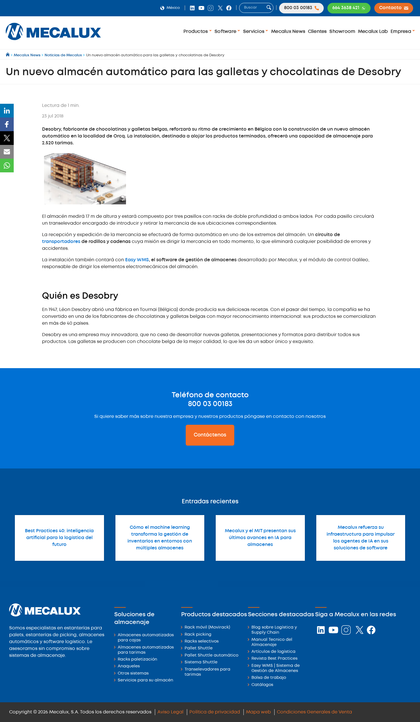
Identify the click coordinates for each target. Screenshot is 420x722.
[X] (7, 138)
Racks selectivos (202, 641)
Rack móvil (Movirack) (207, 627)
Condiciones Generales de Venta (314, 712)
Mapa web (258, 712)
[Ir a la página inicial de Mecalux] (8, 55)
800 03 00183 (210, 404)
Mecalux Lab (373, 31)
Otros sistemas (133, 673)
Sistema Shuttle (201, 662)
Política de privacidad (214, 712)
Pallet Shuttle (199, 648)
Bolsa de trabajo (268, 678)
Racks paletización (137, 659)
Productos (196, 31)
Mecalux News (288, 31)
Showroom (342, 31)
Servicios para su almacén (145, 680)
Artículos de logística (273, 652)
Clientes (317, 31)
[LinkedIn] (7, 110)
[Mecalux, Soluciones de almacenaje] (53, 41)
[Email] (7, 152)
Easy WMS (137, 260)
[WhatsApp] (7, 165)
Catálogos (262, 685)
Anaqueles (129, 666)
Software (226, 31)
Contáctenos (210, 435)
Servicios (254, 31)
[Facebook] (7, 124)
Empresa (401, 31)
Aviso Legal (170, 712)
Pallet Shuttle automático (211, 655)
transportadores (61, 242)
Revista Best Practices (274, 659)
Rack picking (198, 635)
